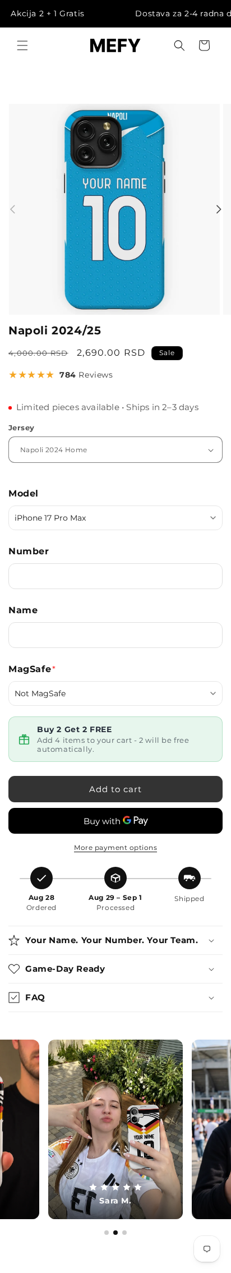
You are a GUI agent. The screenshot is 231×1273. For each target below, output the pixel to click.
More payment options (115, 847)
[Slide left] (12, 209)
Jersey (21, 427)
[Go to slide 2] (115, 1232)
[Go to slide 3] (124, 1232)
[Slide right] (218, 209)
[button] (22, 45)
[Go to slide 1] (106, 1232)
